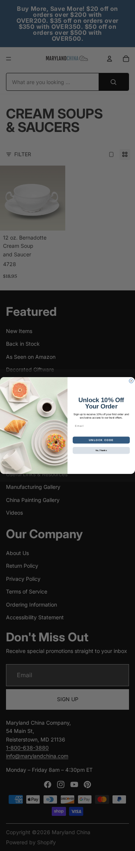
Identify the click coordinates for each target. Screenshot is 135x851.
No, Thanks (101, 450)
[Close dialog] (131, 381)
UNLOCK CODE (101, 439)
